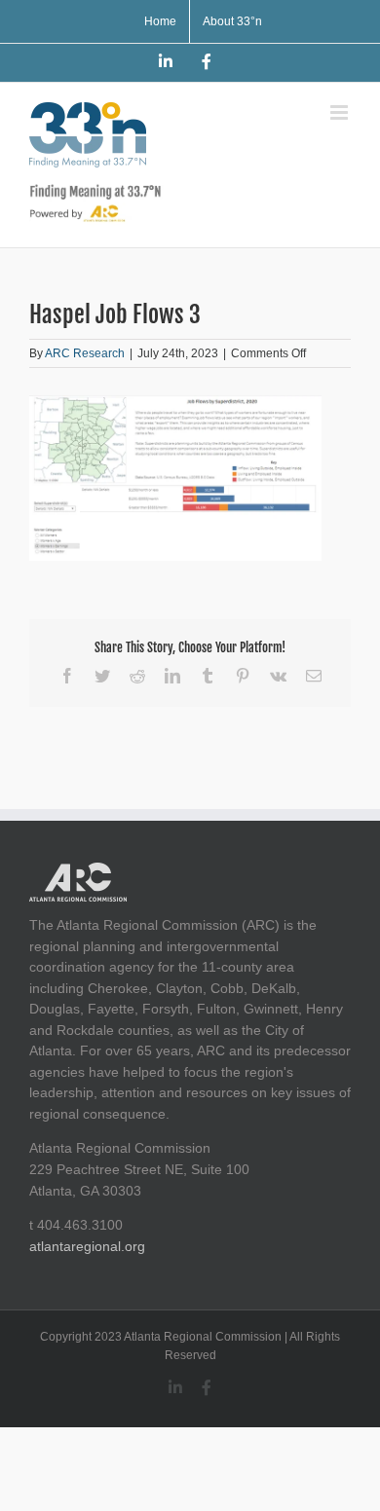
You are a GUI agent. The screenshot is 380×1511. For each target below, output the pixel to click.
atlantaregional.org (87, 1246)
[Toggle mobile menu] (340, 112)
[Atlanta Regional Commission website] (78, 872)
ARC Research (85, 353)
